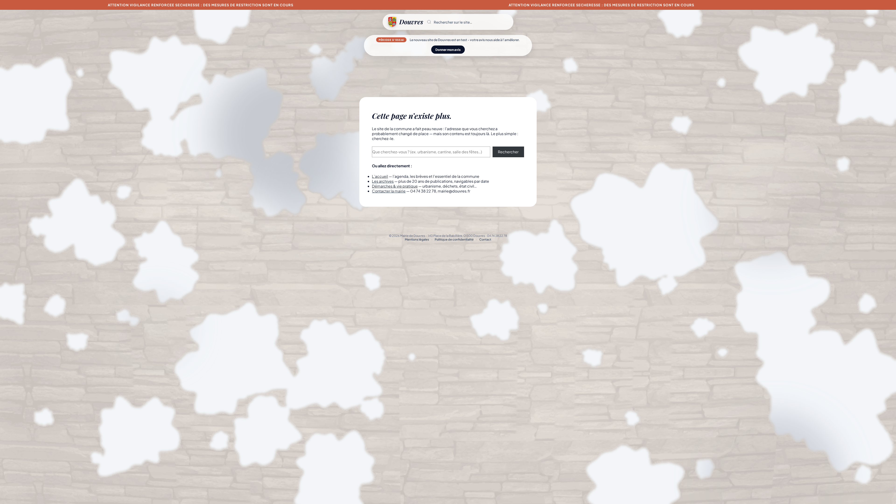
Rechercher (508, 151)
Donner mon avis (448, 50)
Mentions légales (417, 239)
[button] (468, 22)
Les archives (383, 181)
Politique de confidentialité (454, 239)
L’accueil (380, 176)
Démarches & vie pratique (395, 186)
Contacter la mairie (389, 191)
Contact (485, 239)
